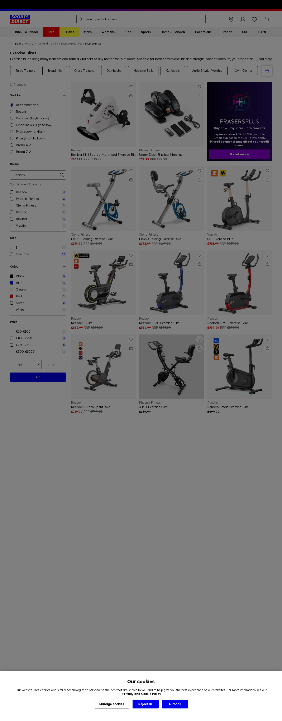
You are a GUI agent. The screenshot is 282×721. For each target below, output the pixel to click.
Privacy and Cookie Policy (141, 694)
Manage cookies (111, 704)
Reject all (145, 704)
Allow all (175, 704)
